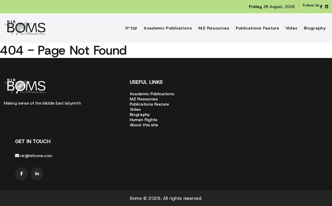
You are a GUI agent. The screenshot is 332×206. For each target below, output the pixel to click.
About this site (144, 125)
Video (292, 28)
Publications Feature (257, 28)
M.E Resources (213, 28)
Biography (315, 28)
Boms (136, 198)
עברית (131, 28)
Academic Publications (168, 28)
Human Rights (143, 119)
